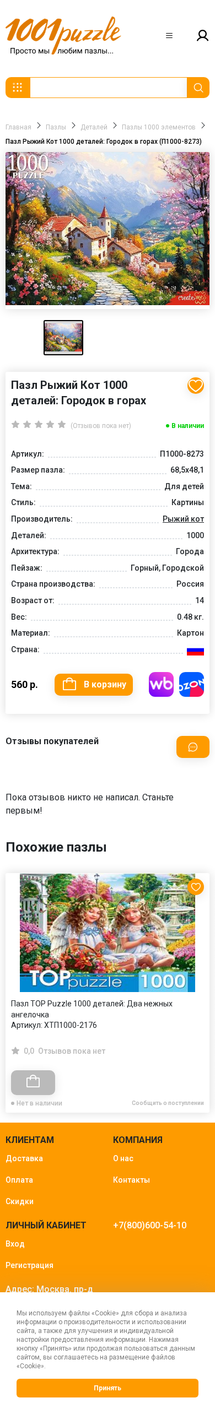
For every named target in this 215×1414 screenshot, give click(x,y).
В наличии (187, 426)
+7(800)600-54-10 (149, 1225)
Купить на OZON (191, 684)
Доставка (24, 1158)
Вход (15, 1243)
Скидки (20, 1201)
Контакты (131, 1179)
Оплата (19, 1179)
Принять (107, 1388)
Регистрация (29, 1265)
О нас (123, 1158)
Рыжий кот (183, 518)
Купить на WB (161, 684)
